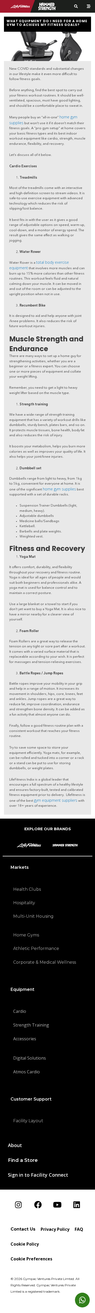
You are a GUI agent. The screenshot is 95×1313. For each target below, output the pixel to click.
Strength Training (31, 1025)
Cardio (19, 1011)
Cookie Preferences (31, 1259)
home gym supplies (59, 488)
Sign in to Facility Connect (38, 1175)
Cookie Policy (25, 1244)
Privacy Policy (55, 1229)
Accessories (24, 1039)
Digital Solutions (29, 1058)
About (15, 1145)
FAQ (79, 1229)
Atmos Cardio (26, 1072)
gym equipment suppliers (55, 800)
